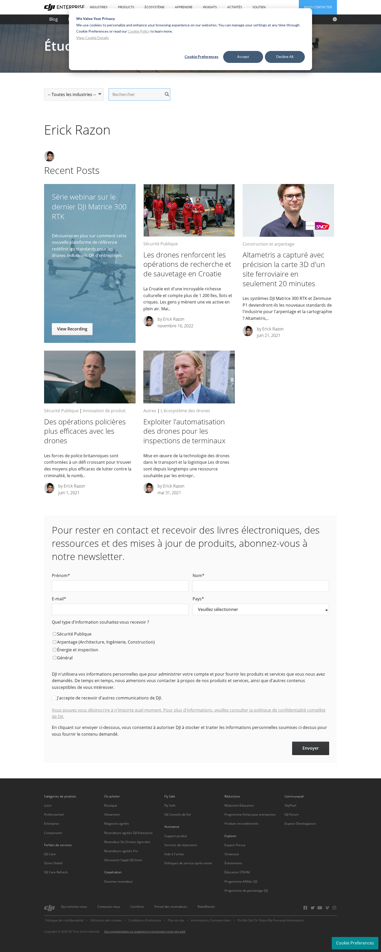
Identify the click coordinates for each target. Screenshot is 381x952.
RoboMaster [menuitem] (206, 906)
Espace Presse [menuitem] (234, 845)
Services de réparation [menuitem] (180, 845)
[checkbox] (190, 646)
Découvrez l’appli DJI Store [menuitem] (123, 860)
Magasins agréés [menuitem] (116, 823)
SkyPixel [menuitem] (290, 805)
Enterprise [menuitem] (51, 823)
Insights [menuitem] (210, 7)
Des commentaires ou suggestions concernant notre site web (145, 931)
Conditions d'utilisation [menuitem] (145, 920)
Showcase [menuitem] (231, 854)
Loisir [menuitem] (48, 805)
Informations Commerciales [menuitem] (211, 920)
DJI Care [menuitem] (50, 854)
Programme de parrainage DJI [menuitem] (246, 890)
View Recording (72, 329)
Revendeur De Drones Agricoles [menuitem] (127, 842)
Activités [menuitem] (234, 7)
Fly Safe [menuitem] (169, 805)
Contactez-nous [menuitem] (108, 906)
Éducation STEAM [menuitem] (237, 872)
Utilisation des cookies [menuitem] (106, 920)
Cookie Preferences (201, 56)
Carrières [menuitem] (137, 906)
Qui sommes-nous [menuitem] (74, 906)
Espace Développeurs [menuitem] (300, 823)
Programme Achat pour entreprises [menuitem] (250, 814)
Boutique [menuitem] (110, 805)
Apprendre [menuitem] (184, 7)
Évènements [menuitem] (233, 863)
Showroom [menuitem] (112, 814)
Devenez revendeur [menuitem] (118, 881)
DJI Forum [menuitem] (292, 814)
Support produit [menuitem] (175, 836)
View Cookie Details (92, 37)
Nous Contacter (318, 7)
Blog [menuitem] (53, 19)
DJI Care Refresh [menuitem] (56, 872)
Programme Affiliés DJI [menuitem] (240, 881)
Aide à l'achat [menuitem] (174, 854)
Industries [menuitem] (99, 7)
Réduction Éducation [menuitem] (239, 805)
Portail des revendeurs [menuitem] (170, 906)
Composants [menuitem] (53, 833)
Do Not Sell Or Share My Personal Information (270, 920)
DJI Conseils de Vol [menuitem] (177, 814)
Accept (243, 56)
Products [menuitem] (126, 7)
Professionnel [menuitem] (54, 814)
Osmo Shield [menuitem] (53, 863)
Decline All (284, 56)
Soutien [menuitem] (259, 7)
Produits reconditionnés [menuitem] (241, 823)
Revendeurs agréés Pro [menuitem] (121, 851)
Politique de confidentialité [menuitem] (64, 920)
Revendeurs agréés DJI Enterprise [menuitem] (128, 833)
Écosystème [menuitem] (155, 7)
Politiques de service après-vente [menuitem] (188, 863)
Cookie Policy (139, 31)
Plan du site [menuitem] (176, 920)
